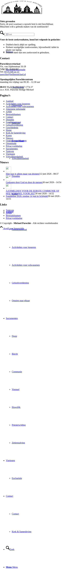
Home (9, 130)
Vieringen (10, 154)
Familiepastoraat (13, 122)
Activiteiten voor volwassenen (20, 106)
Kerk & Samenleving (15, 133)
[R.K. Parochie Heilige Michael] (22, 14)
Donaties (10, 119)
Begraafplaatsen (13, 114)
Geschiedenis (12, 127)
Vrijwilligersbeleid (14, 156)
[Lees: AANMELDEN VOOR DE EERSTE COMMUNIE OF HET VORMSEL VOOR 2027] (8, 188)
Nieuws (9, 138)
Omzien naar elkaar (15, 141)
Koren (9, 135)
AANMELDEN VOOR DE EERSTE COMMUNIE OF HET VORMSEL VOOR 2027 (32, 192)
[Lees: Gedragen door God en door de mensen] (8, 179)
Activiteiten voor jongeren (18, 104)
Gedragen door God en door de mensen (24, 182)
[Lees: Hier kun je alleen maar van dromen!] (8, 171)
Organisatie (11, 143)
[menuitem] (34, 256)
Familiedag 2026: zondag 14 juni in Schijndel (27, 196)
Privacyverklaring (14, 146)
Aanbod (9, 101)
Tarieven (10, 151)
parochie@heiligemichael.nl (13, 74)
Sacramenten (12, 148)
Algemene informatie (15, 109)
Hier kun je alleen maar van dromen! (23, 174)
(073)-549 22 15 (11, 71)
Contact (9, 117)
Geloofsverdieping (14, 125)
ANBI (9, 111)
